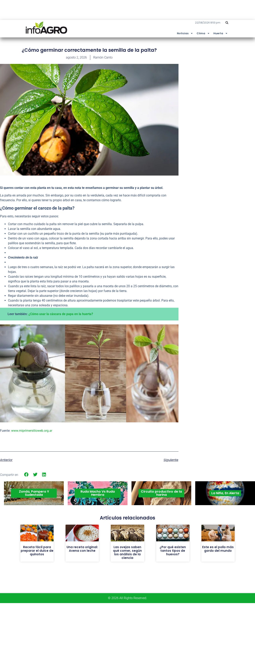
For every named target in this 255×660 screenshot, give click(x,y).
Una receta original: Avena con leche (82, 549)
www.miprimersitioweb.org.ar (31, 431)
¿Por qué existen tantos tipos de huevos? (173, 550)
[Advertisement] (225, 76)
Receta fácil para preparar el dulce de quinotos (37, 550)
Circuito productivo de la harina (161, 493)
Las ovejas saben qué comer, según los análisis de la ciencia (127, 552)
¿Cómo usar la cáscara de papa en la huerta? (60, 314)
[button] (227, 22)
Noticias (182, 33)
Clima (201, 33)
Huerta (218, 33)
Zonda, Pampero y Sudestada (34, 493)
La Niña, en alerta (225, 493)
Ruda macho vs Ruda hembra (97, 493)
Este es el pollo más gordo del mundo (218, 549)
